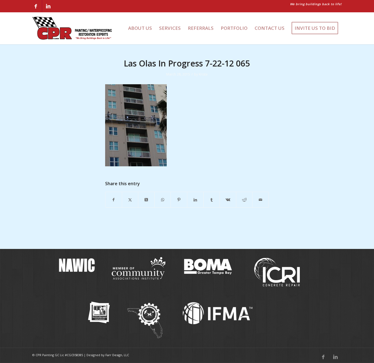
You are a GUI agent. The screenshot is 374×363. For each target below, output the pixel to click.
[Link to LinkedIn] (48, 6)
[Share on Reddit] (244, 199)
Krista (203, 74)
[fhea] (145, 320)
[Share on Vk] (228, 199)
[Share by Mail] (260, 199)
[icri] (277, 272)
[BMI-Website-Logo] (99, 312)
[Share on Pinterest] (179, 199)
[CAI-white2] (138, 268)
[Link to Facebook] (36, 6)
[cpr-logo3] (72, 28)
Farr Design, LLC (117, 355)
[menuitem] (140, 28)
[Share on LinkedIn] (195, 199)
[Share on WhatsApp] (163, 199)
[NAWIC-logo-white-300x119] (76, 265)
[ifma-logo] (219, 313)
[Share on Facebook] (113, 199)
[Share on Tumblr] (212, 199)
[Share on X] (130, 199)
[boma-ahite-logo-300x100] (208, 266)
